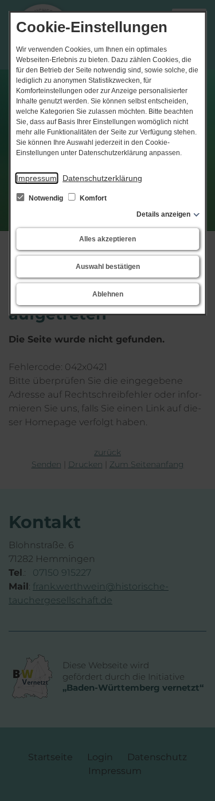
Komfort (92, 198)
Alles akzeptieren (107, 239)
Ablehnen (107, 294)
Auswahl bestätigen (108, 267)
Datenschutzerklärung (102, 178)
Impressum (36, 178)
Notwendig (46, 198)
